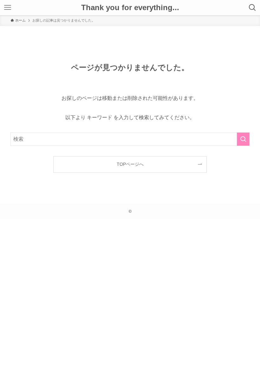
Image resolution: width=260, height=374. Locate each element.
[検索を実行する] (243, 139)
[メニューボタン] (7, 7)
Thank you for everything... (130, 7)
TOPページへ (130, 164)
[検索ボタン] (252, 7)
